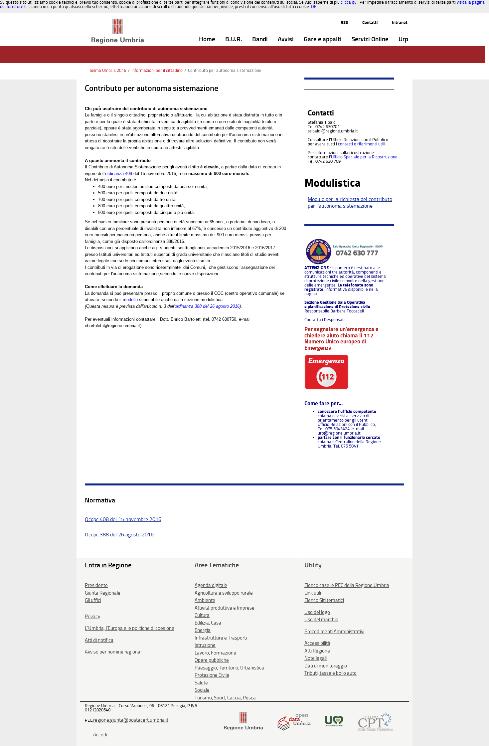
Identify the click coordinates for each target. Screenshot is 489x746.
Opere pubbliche (212, 660)
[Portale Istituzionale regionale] (243, 720)
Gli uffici (93, 600)
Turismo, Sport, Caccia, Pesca (225, 698)
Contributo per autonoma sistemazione (224, 70)
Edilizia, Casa (208, 623)
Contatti (370, 22)
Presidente (96, 585)
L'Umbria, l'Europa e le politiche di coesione (129, 628)
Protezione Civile (212, 675)
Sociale (202, 690)
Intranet (400, 22)
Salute (201, 683)
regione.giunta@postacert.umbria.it (130, 720)
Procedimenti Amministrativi (334, 632)
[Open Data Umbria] (294, 720)
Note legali (315, 658)
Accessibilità (317, 643)
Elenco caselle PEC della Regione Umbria (346, 585)
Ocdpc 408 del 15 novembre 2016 (123, 519)
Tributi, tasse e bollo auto (330, 673)
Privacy (92, 617)
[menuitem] (207, 39)
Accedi (100, 735)
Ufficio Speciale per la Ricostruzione (364, 156)
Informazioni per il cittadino (157, 70)
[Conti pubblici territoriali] (375, 720)
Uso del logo (317, 612)
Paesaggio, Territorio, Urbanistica (229, 668)
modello (130, 299)
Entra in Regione (108, 565)
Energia (203, 630)
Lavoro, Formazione (215, 653)
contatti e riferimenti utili (361, 143)
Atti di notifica (99, 640)
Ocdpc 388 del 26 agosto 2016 (119, 534)
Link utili (312, 593)
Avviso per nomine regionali (113, 652)
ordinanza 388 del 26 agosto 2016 (207, 306)
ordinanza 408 (118, 173)
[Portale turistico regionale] (334, 720)
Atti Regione (317, 651)
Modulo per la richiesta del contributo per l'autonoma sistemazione (350, 202)
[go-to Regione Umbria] (117, 21)
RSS (344, 22)
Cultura (202, 615)
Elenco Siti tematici (324, 600)
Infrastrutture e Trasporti (221, 638)
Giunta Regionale (102, 593)
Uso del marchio (321, 620)
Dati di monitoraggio (325, 666)
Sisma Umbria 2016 (108, 70)
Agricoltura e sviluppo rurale (224, 593)
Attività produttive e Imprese (224, 608)
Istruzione (205, 645)
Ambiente (205, 600)
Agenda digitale (211, 585)
